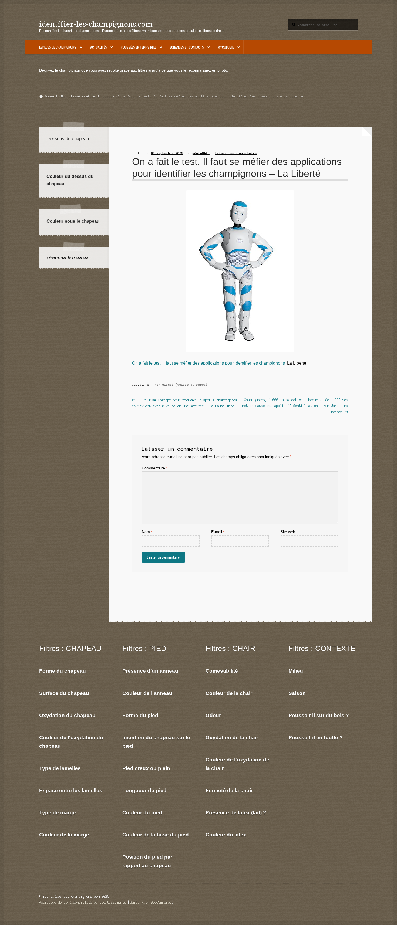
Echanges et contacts (187, 47)
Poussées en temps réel (138, 47)
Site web (288, 532)
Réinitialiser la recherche (67, 257)
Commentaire (154, 468)
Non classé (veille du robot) (87, 96)
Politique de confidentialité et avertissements (82, 902)
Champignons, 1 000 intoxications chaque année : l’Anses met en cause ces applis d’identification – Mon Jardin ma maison (295, 406)
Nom (147, 532)
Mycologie (226, 47)
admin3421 (201, 153)
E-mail (217, 532)
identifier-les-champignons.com (96, 23)
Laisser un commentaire (236, 153)
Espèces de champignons (57, 47)
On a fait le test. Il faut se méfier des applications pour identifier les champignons (208, 363)
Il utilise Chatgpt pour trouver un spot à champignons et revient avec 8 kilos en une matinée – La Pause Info (184, 403)
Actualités (98, 47)
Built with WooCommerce (151, 902)
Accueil (51, 96)
